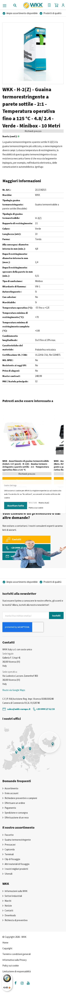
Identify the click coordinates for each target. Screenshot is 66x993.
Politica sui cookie (36, 507)
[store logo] (33, 4)
